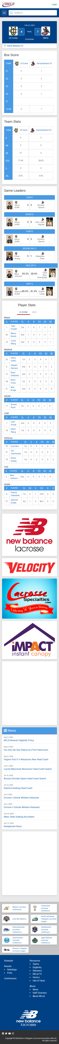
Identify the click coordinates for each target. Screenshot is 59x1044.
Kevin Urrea (13, 381)
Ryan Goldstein (15, 374)
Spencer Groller (14, 501)
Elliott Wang (13, 430)
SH (45, 321)
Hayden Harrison (14, 366)
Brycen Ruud (14, 405)
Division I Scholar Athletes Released (21, 797)
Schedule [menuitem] (8, 960)
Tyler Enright (14, 327)
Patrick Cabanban (15, 494)
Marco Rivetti (13, 334)
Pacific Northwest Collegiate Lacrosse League (48, 918)
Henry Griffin (13, 359)
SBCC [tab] (34, 312)
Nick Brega (13, 388)
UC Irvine (24, 63)
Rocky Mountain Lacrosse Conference (18, 929)
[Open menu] (4, 13)
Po (39, 321)
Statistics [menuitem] (37, 970)
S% (7, 176)
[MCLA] (9, 4)
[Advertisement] (29, 693)
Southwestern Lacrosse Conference (17, 940)
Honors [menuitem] (36, 977)
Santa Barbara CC (15, 45)
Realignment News (13, 826)
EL (23, 321)
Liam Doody (13, 423)
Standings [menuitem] (12, 969)
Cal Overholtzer (16, 452)
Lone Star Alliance (19, 919)
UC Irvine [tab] (23, 312)
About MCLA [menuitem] (39, 996)
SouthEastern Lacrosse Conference (46, 929)
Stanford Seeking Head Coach (18, 788)
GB (7, 153)
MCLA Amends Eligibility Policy (19, 740)
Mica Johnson (14, 476)
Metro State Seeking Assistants (19, 816)
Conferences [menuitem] (10, 978)
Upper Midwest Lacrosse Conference (46, 940)
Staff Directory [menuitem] (40, 993)
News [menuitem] (35, 989)
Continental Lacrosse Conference (45, 908)
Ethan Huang (13, 459)
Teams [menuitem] (36, 964)
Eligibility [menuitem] (37, 967)
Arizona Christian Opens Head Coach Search (25, 778)
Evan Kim (15, 446)
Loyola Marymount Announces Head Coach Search (28, 769)
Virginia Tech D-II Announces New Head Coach (26, 759)
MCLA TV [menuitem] (37, 974)
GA (7, 145)
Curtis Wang (13, 342)
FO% (7, 161)
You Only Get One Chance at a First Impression (26, 750)
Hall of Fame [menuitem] (39, 980)
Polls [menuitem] (9, 973)
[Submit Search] (11, 13)
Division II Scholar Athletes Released (22, 807)
